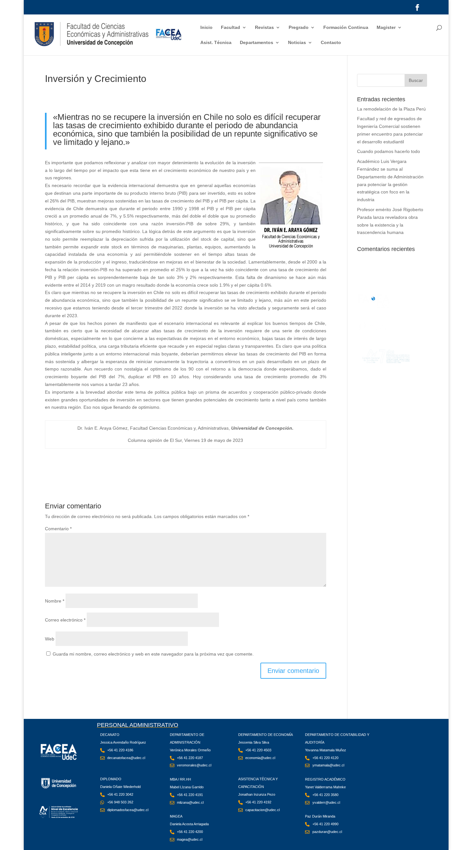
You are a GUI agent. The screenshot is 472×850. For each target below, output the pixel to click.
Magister (386, 27)
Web (49, 638)
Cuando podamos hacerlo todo (388, 151)
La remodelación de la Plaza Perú (391, 109)
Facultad (230, 27)
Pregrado (299, 27)
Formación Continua (345, 27)
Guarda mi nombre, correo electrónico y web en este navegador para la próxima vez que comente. (153, 654)
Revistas (264, 27)
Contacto (331, 42)
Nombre (54, 601)
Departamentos (256, 42)
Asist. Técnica (216, 42)
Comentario (58, 528)
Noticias (297, 42)
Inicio (206, 27)
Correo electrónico (65, 619)
